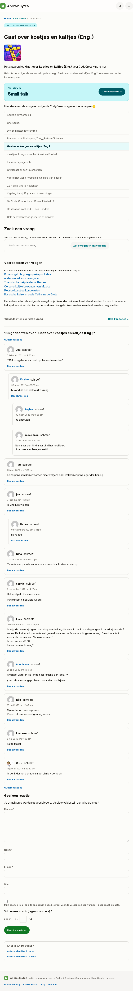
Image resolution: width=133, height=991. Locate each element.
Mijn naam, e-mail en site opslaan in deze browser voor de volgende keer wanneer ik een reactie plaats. (62, 904)
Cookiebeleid (30, 984)
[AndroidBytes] (3, 6)
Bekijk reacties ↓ (118, 319)
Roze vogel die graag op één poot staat (28, 274)
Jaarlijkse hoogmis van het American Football (32, 154)
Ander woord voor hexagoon (21, 278)
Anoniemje (22, 664)
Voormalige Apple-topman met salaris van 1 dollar (34, 177)
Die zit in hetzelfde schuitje (22, 130)
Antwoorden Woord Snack (21, 956)
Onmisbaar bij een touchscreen (24, 170)
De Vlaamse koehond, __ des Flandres (28, 209)
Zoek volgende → (112, 91)
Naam (8, 849)
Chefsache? (13, 123)
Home (7, 18)
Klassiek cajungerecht (19, 162)
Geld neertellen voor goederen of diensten (30, 217)
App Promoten (49, 984)
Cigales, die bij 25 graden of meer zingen (29, 193)
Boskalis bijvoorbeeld (19, 115)
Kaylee (24, 379)
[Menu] (129, 6)
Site (6, 884)
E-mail (8, 866)
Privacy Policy (12, 984)
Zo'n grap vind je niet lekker (22, 185)
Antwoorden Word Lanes (20, 951)
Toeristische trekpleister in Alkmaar (25, 282)
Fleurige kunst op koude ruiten (22, 290)
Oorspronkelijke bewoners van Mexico (27, 286)
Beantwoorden (15, 366)
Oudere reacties (13, 339)
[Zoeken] (120, 6)
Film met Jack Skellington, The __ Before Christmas (35, 138)
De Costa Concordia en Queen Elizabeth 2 (30, 201)
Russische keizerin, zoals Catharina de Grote (30, 294)
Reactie (9, 809)
